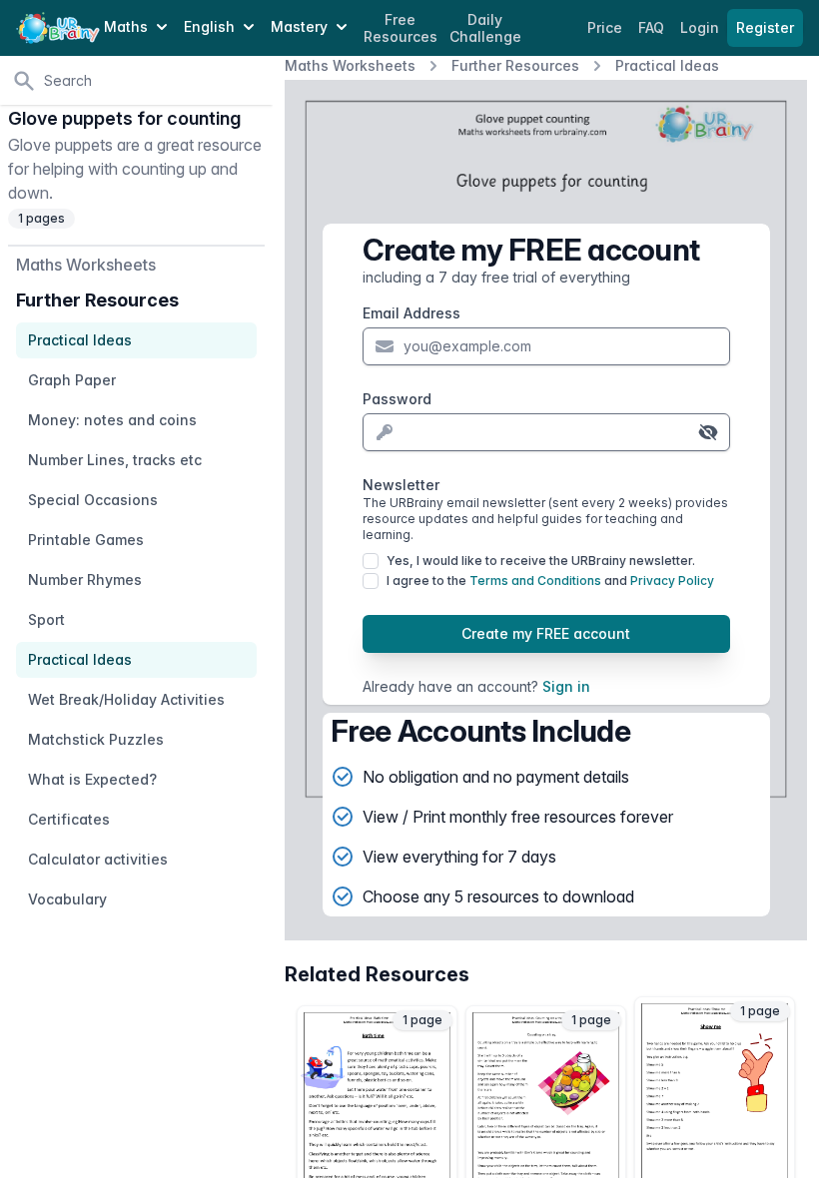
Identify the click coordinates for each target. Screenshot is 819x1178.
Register (765, 27)
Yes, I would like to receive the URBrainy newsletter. (541, 560)
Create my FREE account (545, 633)
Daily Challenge (485, 28)
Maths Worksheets (350, 65)
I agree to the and (550, 580)
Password (397, 398)
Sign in (566, 686)
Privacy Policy (672, 580)
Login (701, 27)
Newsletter (545, 509)
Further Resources (515, 65)
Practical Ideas (667, 65)
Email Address (411, 312)
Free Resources (400, 28)
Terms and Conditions (535, 580)
